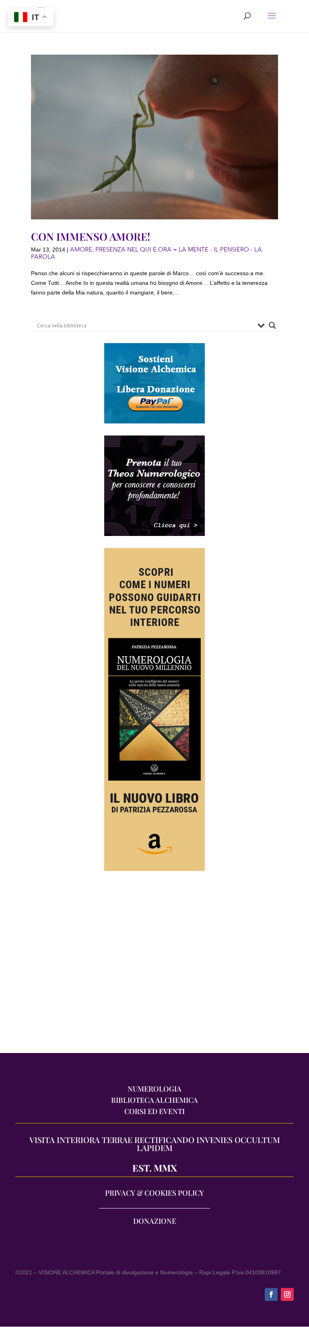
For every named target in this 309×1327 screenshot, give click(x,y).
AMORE (81, 249)
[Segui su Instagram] (287, 1294)
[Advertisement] (154, 966)
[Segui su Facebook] (271, 1294)
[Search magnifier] (272, 325)
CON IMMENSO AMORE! (90, 236)
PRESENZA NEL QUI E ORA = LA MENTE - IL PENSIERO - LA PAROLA (146, 253)
